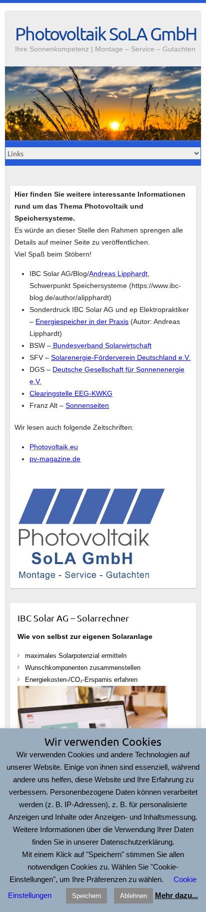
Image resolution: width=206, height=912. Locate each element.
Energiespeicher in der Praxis (82, 321)
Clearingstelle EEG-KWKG (71, 393)
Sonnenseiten (87, 405)
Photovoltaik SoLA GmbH (105, 33)
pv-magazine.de (55, 459)
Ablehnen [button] (133, 896)
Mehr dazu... (176, 895)
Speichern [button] (86, 896)
